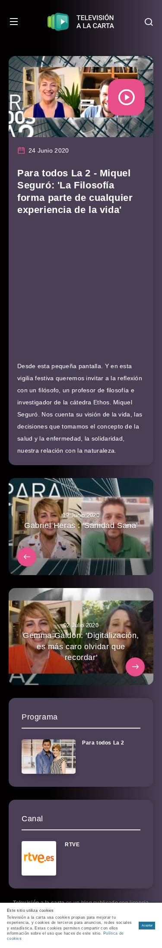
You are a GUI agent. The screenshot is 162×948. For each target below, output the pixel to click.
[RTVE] (39, 858)
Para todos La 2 (103, 743)
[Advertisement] (81, 292)
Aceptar (147, 925)
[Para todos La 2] (49, 756)
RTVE (72, 845)
